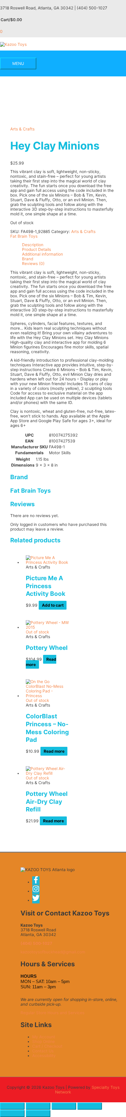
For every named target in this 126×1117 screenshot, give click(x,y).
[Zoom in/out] (12, 1106)
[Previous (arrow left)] (12, 1113)
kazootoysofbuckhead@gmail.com (53, 952)
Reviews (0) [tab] (33, 263)
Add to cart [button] (53, 605)
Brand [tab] (27, 258)
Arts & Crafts (22, 129)
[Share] (64, 1106)
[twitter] (36, 900)
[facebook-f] (37, 882)
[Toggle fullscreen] (38, 1106)
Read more (54, 751)
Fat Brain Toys (24, 236)
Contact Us (43, 1051)
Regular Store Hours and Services (52, 1012)
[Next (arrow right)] (38, 1113)
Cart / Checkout (47, 1046)
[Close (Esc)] (89, 1106)
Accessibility (44, 1055)
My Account (43, 1036)
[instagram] (37, 891)
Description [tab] (32, 244)
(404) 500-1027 (36, 943)
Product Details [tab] (36, 249)
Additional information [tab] (42, 254)
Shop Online (43, 1041)
